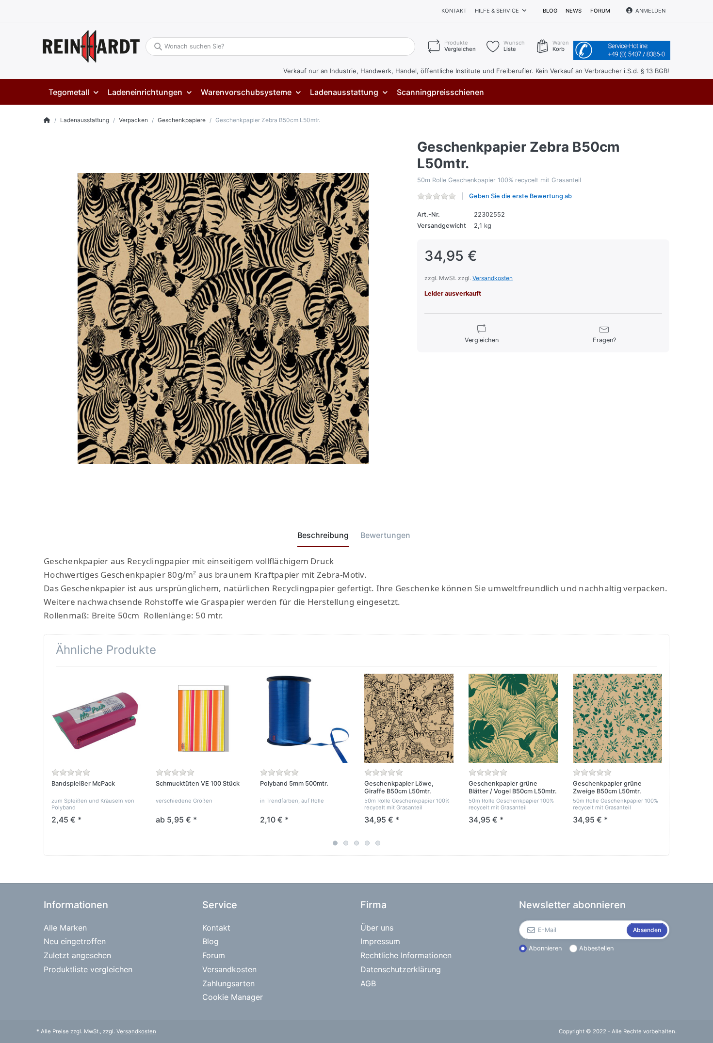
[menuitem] (73, 92)
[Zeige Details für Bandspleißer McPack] (96, 718)
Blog (550, 10)
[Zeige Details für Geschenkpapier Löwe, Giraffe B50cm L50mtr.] (409, 718)
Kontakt (454, 10)
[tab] (323, 535)
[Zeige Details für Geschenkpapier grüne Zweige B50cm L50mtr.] (617, 718)
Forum (600, 10)
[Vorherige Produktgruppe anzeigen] (52, 761)
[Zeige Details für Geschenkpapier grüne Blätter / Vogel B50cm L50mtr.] (513, 718)
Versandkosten (492, 278)
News (574, 10)
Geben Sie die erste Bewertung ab (520, 196)
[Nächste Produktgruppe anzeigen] (661, 761)
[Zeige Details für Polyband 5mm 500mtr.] (304, 718)
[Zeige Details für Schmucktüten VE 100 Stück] (200, 718)
